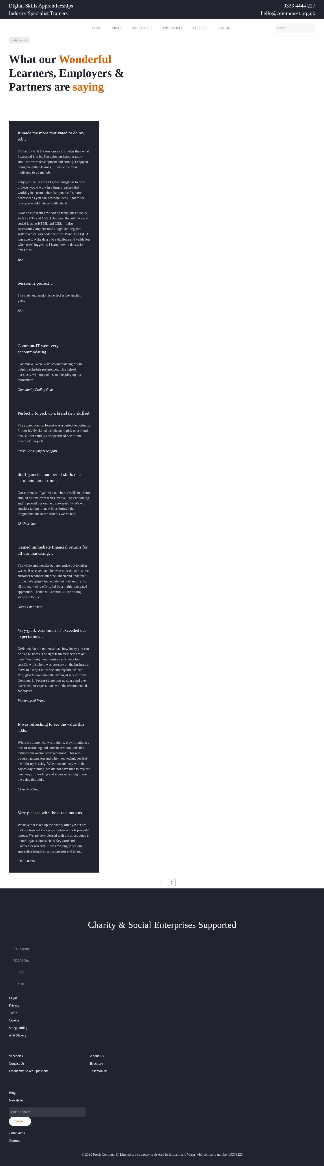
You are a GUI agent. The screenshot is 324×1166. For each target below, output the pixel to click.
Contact (225, 28)
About (117, 28)
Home (96, 28)
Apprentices (172, 28)
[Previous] (151, 880)
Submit (19, 1121)
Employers (142, 28)
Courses (200, 28)
